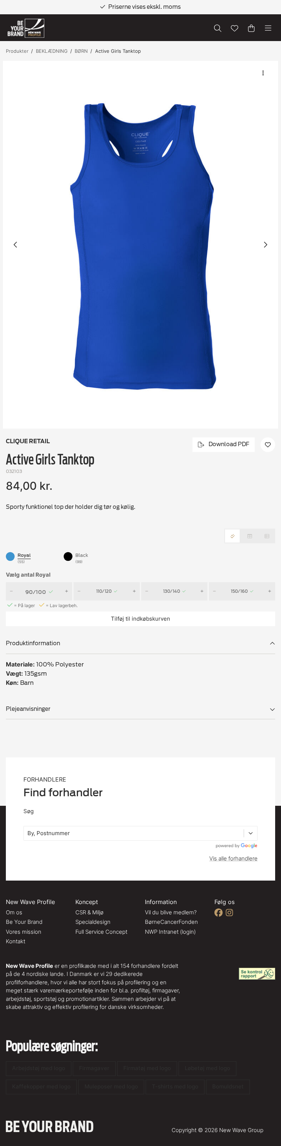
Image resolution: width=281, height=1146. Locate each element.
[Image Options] (263, 73)
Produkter (17, 51)
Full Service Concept (101, 931)
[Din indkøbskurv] (251, 28)
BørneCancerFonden (171, 921)
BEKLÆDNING (52, 51)
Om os (14, 912)
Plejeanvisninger (28, 709)
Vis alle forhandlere (233, 858)
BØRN (81, 51)
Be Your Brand (24, 921)
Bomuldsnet (228, 1086)
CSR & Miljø (89, 912)
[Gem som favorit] (234, 28)
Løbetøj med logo (207, 1068)
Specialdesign (92, 921)
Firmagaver (94, 1068)
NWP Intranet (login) (170, 931)
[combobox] (28, 833)
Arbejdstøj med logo (38, 1068)
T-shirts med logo (175, 1086)
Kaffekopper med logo (41, 1086)
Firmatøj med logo (147, 1068)
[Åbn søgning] (218, 28)
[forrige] (15, 244)
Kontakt (15, 941)
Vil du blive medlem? (170, 912)
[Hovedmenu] (268, 28)
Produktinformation (33, 643)
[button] (140, 245)
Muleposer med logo (111, 1086)
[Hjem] (26, 28)
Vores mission (23, 931)
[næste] (265, 244)
